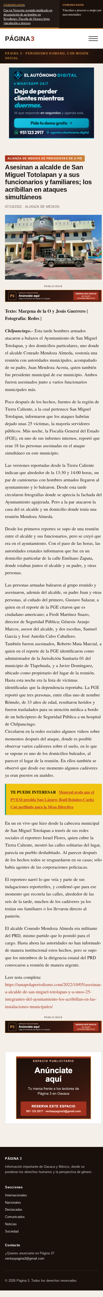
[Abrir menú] (93, 38)
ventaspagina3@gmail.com (24, 1258)
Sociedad (11, 1231)
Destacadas (13, 1209)
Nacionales (13, 1202)
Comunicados (15, 1217)
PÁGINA (19, 38)
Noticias (11, 1224)
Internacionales (16, 1195)
